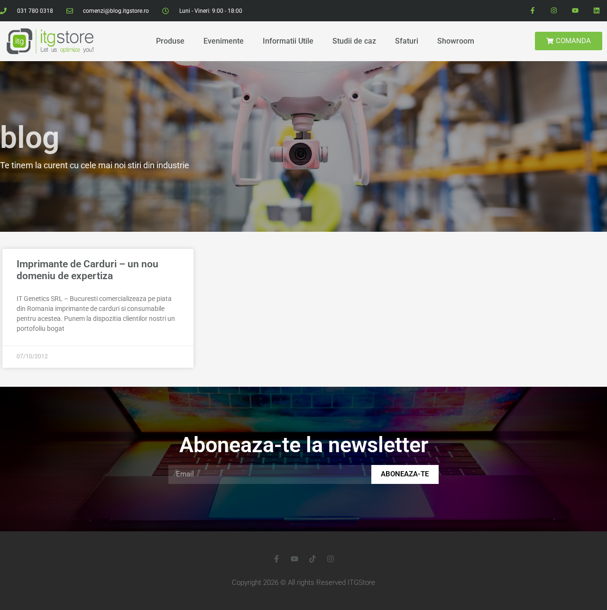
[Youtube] (575, 10)
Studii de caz (354, 41)
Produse (170, 41)
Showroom (455, 41)
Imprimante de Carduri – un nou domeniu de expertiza (87, 270)
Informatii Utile (288, 41)
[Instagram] (554, 10)
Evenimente (223, 41)
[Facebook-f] (532, 10)
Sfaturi (406, 41)
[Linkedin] (596, 10)
